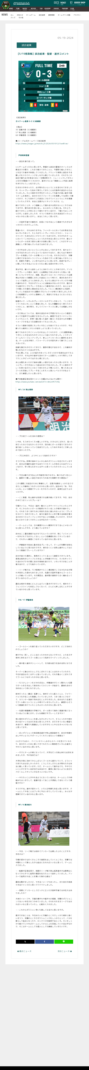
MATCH (25, 9)
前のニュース (25, 951)
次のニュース (64, 951)
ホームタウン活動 (64, 15)
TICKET (61, 3)
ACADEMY (47, 9)
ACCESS (33, 9)
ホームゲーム (31, 15)
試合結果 (42, 15)
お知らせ (20, 15)
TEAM (18, 9)
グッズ (13, 18)
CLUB (72, 9)
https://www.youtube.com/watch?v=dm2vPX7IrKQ (38, 382)
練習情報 (51, 15)
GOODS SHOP (77, 3)
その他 (21, 18)
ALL (12, 15)
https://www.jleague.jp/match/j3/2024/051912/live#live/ (42, 143)
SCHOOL (56, 9)
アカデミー (77, 15)
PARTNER (65, 9)
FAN (41, 9)
